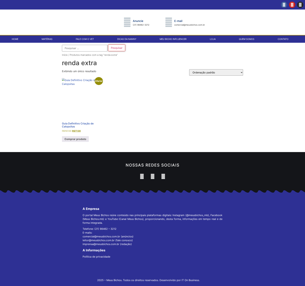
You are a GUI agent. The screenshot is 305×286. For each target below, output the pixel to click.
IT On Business (190, 280)
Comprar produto (75, 139)
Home (15, 39)
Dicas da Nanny (126, 39)
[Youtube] (292, 5)
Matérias (47, 39)
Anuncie (138, 21)
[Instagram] (300, 5)
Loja (213, 39)
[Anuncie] (127, 22)
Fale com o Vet (85, 39)
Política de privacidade (96, 256)
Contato (283, 39)
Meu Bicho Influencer (173, 39)
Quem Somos (246, 39)
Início (65, 55)
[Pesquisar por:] (84, 48)
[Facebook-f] (284, 5)
